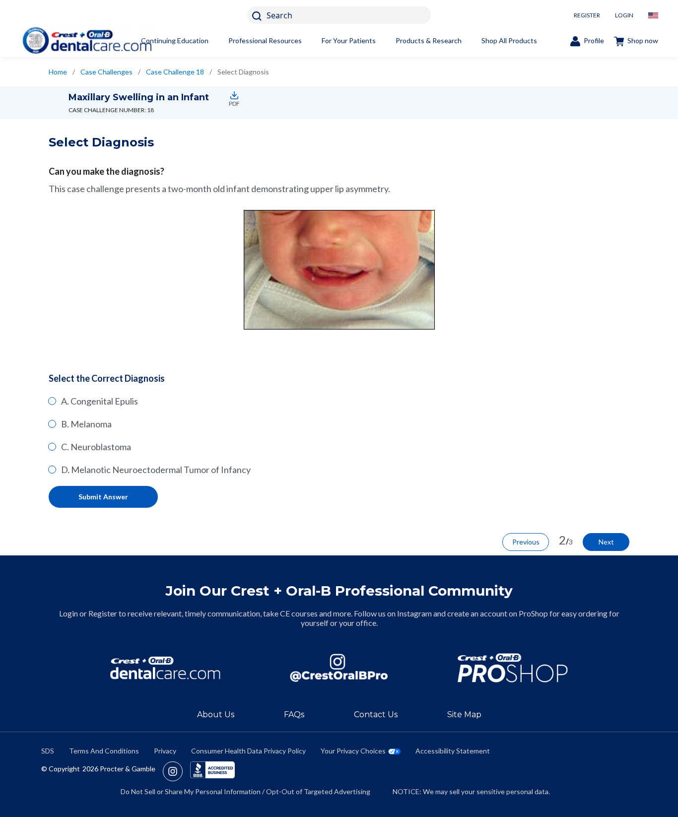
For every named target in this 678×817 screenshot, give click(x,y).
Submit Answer (103, 496)
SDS (47, 751)
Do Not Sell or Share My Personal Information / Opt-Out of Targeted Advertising (245, 791)
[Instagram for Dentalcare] (339, 667)
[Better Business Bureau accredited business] (212, 771)
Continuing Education (174, 40)
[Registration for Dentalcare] (165, 667)
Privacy (165, 751)
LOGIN (624, 15)
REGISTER (587, 15)
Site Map (464, 714)
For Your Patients (349, 40)
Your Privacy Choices (353, 751)
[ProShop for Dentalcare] (513, 667)
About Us (215, 714)
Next (606, 542)
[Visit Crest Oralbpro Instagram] (176, 771)
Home (58, 72)
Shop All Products (509, 40)
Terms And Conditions (104, 751)
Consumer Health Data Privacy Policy (248, 751)
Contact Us (376, 714)
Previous (526, 542)
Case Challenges (106, 72)
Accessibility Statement (452, 751)
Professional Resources (265, 40)
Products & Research (429, 40)
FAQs (294, 714)
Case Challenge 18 (175, 72)
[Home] (87, 40)
